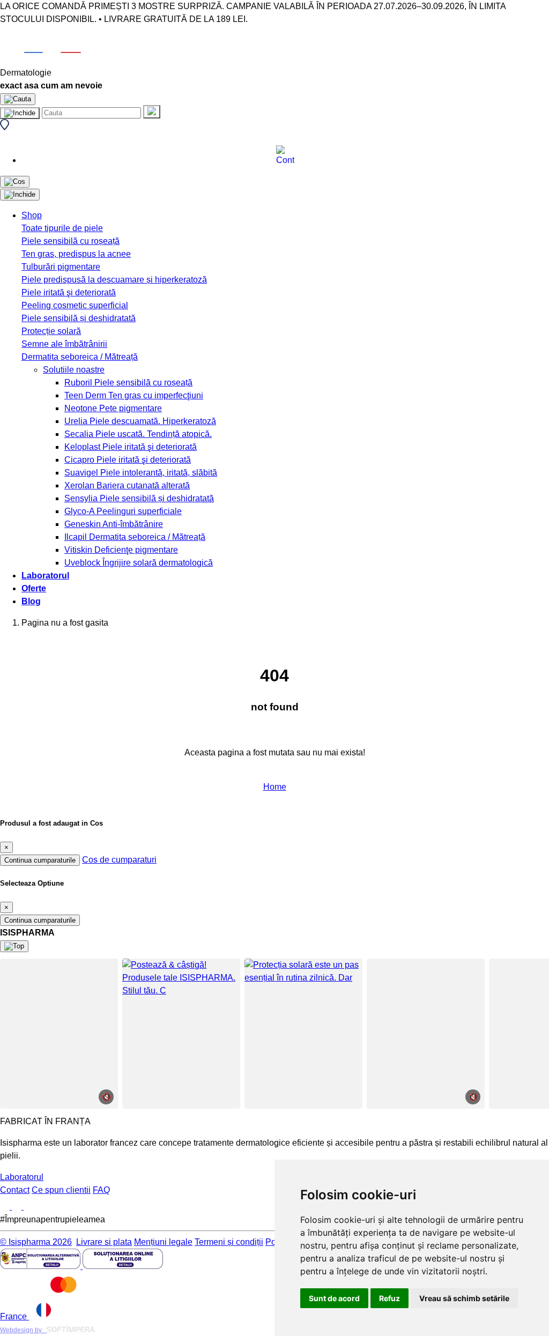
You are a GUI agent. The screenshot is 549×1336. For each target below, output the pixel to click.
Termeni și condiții (229, 1241)
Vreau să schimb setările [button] (464, 1298)
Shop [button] (31, 215)
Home (274, 786)
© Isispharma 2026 (36, 1241)
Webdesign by (23, 1330)
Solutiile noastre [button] (74, 369)
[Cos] (14, 182)
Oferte (33, 588)
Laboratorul (45, 575)
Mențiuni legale (163, 1241)
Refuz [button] (389, 1298)
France (14, 1316)
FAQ (101, 1189)
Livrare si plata (104, 1241)
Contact (14, 1189)
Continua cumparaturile (40, 860)
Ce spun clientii (61, 1189)
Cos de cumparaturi (119, 859)
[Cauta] (151, 111)
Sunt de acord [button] (334, 1298)
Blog (31, 601)
